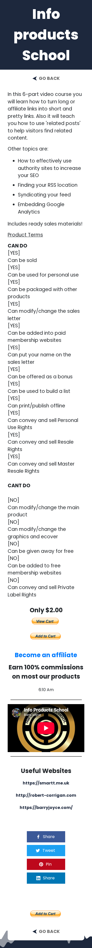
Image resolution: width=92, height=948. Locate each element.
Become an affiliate (46, 655)
